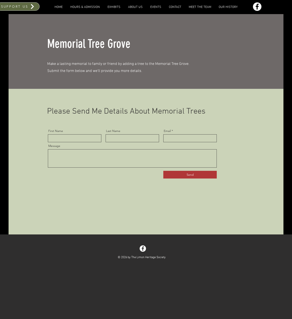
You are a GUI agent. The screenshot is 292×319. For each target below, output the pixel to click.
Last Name (113, 130)
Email (167, 130)
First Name (55, 130)
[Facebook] (257, 6)
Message (54, 145)
